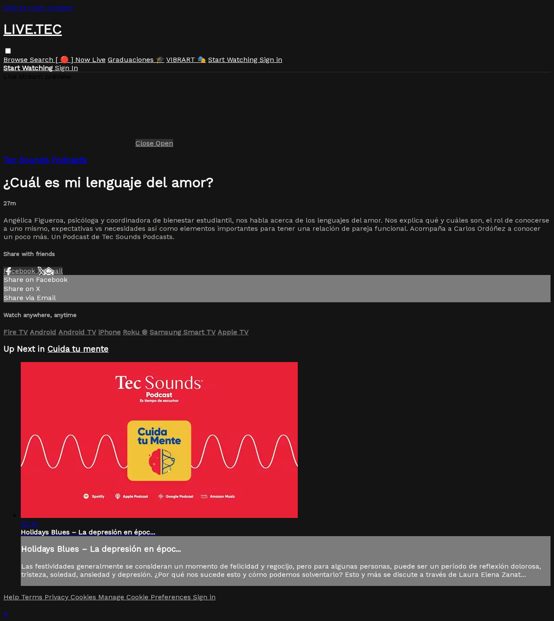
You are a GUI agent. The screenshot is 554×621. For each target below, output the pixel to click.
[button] (8, 51)
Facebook (20, 271)
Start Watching (234, 59)
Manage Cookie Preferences (145, 597)
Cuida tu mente (78, 349)
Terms (33, 597)
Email (53, 271)
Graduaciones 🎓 (136, 59)
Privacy (58, 597)
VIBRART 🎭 (186, 59)
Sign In (66, 68)
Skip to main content (38, 7)
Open (164, 143)
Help (12, 597)
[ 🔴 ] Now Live (80, 59)
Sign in (271, 59)
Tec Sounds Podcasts (45, 160)
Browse (16, 59)
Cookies (84, 597)
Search (42, 59)
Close (145, 143)
